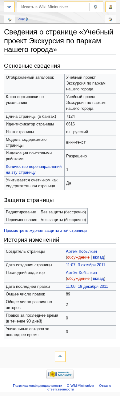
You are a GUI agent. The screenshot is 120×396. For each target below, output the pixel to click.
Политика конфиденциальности (37, 385)
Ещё (21, 19)
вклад (98, 257)
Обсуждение (9, 20)
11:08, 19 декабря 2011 (87, 286)
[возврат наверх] (60, 356)
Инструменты (110, 20)
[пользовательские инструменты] (110, 7)
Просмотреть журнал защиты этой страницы (45, 230)
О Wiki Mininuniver (80, 385)
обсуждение (78, 257)
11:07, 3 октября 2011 (85, 265)
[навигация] (9, 7)
